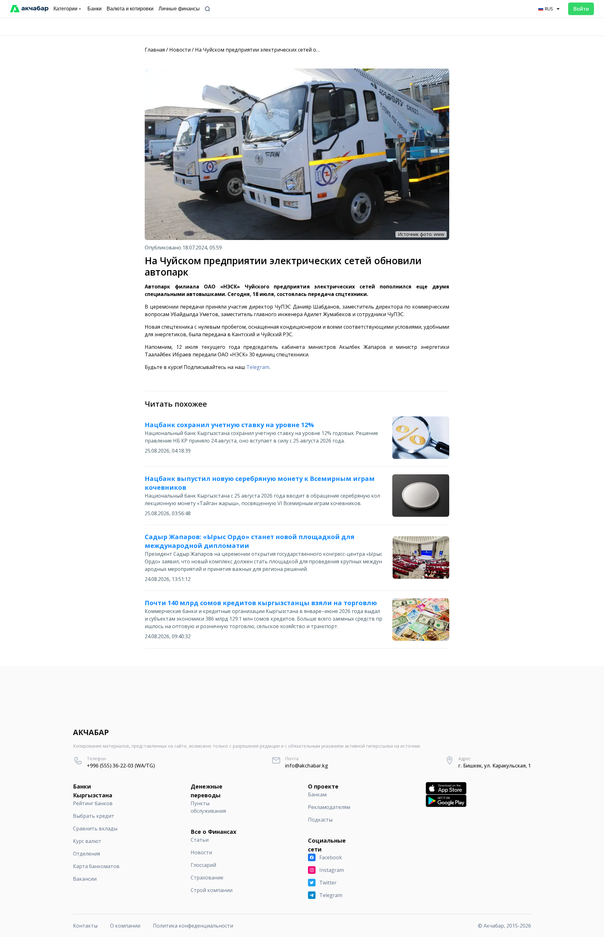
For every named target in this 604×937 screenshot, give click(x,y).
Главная (155, 49)
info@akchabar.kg (306, 765)
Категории (65, 8)
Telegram (257, 367)
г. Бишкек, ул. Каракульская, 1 (494, 765)
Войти (581, 8)
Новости (180, 49)
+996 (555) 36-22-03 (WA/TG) (121, 765)
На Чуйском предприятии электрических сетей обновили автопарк (279, 49)
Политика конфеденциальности (193, 925)
